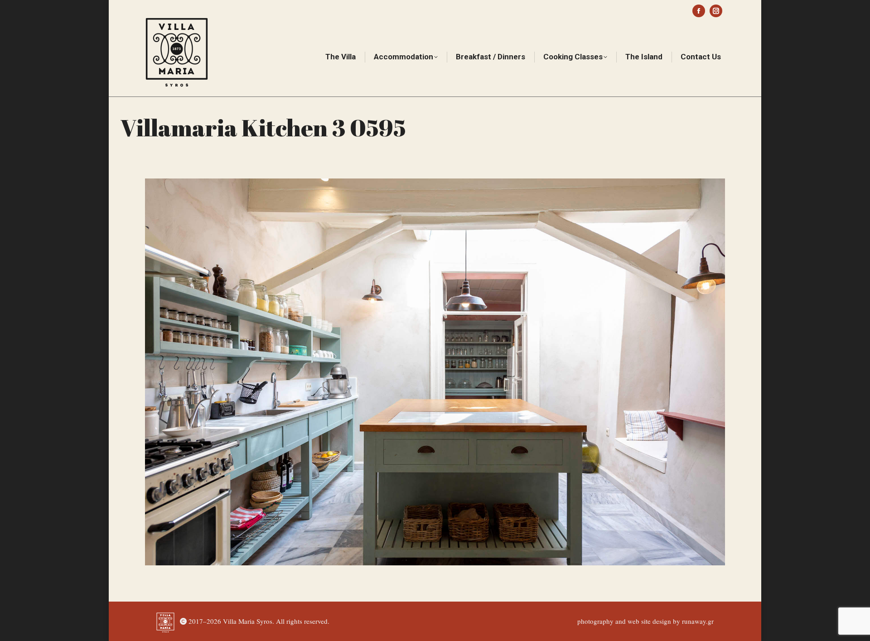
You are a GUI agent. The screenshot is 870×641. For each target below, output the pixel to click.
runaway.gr (698, 621)
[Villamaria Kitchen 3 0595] (435, 371)
